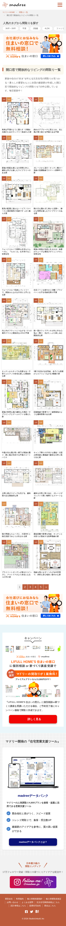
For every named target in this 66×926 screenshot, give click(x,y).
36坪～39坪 (10, 28)
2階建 (35, 28)
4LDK (47, 28)
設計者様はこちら (18, 906)
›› (46, 587)
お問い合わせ (12, 902)
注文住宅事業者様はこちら (48, 902)
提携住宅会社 (35, 906)
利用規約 (20, 899)
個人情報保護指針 (34, 899)
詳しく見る (33, 719)
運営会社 (9, 899)
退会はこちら (50, 906)
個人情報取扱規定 (53, 899)
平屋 (24, 28)
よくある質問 (27, 902)
